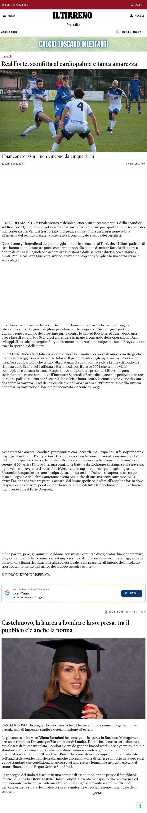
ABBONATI (137, 5)
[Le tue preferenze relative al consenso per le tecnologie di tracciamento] (140, 806)
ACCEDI (139, 16)
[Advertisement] (30, 196)
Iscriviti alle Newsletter (15, 5)
